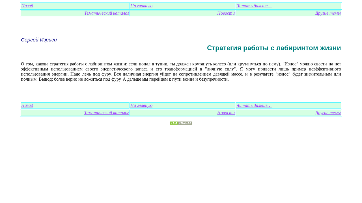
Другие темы (328, 13)
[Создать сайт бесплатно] (181, 123)
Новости (226, 13)
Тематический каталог (106, 13)
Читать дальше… (254, 5)
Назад (27, 5)
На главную (141, 5)
